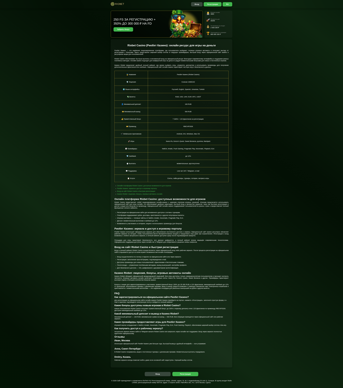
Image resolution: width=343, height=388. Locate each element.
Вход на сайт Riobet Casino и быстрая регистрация (136, 191)
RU (227, 4)
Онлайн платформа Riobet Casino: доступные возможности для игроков (144, 186)
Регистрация (212, 4)
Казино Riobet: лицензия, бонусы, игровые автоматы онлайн (139, 194)
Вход (197, 4)
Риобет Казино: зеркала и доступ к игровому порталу (137, 188)
